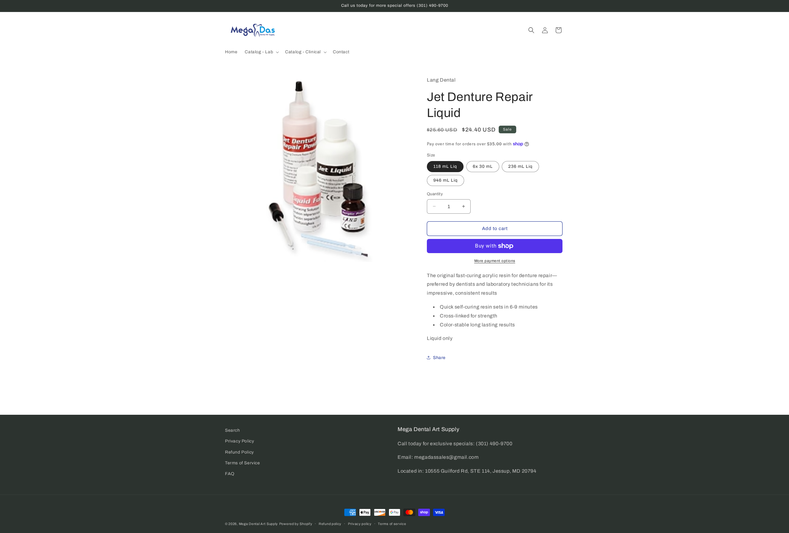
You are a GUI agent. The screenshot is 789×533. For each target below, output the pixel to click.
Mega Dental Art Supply (258, 524)
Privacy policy (360, 523)
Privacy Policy (239, 441)
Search (232, 430)
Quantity (435, 194)
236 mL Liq (520, 166)
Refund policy (330, 523)
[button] (261, 52)
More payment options (494, 261)
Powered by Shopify (296, 524)
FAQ (230, 473)
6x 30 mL (483, 166)
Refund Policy (239, 452)
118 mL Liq (445, 166)
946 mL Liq (445, 180)
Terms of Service (242, 462)
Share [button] (439, 357)
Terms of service (392, 523)
